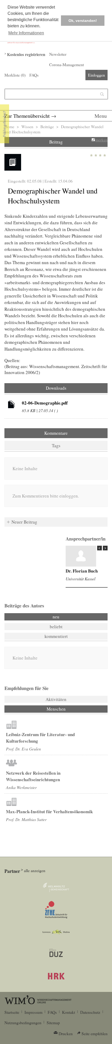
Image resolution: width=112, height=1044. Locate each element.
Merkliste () (15, 75)
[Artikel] (11, 405)
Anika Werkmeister (21, 787)
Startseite (11, 1012)
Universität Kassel (80, 578)
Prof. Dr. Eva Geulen (23, 748)
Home (9, 126)
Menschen (70, 709)
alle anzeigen (34, 870)
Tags (56, 446)
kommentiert (56, 636)
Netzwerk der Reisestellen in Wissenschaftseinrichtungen (33, 776)
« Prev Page (99, 548)
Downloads (56, 388)
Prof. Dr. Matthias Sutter (26, 819)
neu (56, 617)
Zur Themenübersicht (27, 115)
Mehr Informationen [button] (26, 33)
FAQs (34, 75)
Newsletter (57, 54)
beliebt (56, 627)
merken (101, 139)
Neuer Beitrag (24, 522)
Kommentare (56, 433)
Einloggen (96, 75)
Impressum (33, 1012)
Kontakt (68, 1012)
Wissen (27, 126)
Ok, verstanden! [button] (83, 20)
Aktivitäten (56, 699)
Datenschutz (90, 1012)
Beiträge (47, 126)
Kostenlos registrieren (26, 54)
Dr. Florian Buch (82, 571)
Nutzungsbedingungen (22, 1022)
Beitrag (56, 142)
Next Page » (105, 548)
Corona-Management (66, 64)
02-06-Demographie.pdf (45, 403)
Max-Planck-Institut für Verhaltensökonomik (49, 811)
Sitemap (53, 1022)
